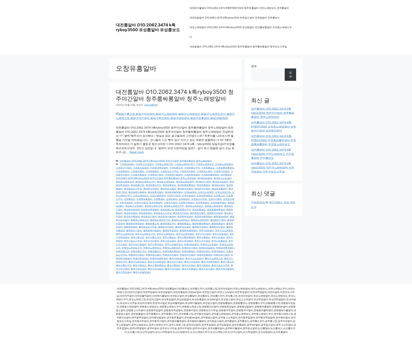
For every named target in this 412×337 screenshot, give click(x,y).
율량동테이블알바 (152, 230)
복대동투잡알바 (156, 192)
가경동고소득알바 (145, 164)
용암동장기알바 (149, 216)
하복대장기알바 (221, 254)
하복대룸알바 (188, 251)
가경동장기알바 (156, 174)
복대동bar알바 (204, 178)
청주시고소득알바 (224, 230)
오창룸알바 (159, 199)
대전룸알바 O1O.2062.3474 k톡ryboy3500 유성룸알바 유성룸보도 (148, 27)
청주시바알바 (218, 237)
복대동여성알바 (185, 188)
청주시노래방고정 (125, 234)
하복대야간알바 (136, 254)
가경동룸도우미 (192, 167)
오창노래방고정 (223, 192)
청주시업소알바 (168, 240)
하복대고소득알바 (209, 244)
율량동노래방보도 (181, 220)
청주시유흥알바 (219, 240)
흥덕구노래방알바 (157, 261)
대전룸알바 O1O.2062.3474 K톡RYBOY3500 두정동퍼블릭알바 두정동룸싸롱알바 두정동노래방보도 (273, 140)
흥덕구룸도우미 (124, 265)
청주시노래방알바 (185, 234)
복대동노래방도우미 (145, 181)
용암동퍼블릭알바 (203, 216)
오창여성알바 (126, 202)
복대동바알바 (218, 185)
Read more (137, 152)
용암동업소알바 (198, 213)
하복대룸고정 (122, 251)
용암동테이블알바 (167, 216)
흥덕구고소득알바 (194, 258)
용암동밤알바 (145, 213)
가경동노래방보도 (205, 164)
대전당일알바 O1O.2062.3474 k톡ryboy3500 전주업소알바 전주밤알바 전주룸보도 (235, 17)
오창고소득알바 (206, 192)
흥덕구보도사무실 (220, 265)
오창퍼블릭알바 (218, 202)
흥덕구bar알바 (176, 258)
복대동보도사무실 (133, 188)
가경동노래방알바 (224, 164)
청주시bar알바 (206, 230)
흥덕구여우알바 (173, 268)
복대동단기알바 (203, 181)
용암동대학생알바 (150, 209)
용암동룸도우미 (183, 209)
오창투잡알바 (202, 202)
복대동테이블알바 (137, 192)
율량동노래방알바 (200, 220)
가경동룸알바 (122, 171)
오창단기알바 (174, 195)
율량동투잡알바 (170, 230)
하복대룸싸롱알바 (172, 251)
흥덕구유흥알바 (190, 268)
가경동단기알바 (124, 167)
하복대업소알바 (153, 254)
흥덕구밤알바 (203, 265)
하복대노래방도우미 (132, 247)
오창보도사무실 (199, 199)
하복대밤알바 (218, 251)
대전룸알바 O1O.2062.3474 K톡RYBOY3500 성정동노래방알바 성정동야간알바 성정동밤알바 (273, 126)
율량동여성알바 (200, 226)
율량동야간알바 (166, 226)
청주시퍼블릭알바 (174, 244)
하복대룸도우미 (138, 251)
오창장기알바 (170, 202)
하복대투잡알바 (141, 258)
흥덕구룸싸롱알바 (157, 265)
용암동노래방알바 (214, 206)
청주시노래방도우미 (145, 234)
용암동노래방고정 (154, 206)
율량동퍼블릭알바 (189, 230)
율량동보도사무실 (148, 226)
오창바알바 (171, 199)
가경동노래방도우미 (184, 164)
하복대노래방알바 (172, 247)
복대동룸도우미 (153, 185)
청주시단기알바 (203, 234)
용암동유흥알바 (132, 216)
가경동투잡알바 (192, 174)
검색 (254, 66)
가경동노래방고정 (164, 164)
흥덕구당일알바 (192, 261)
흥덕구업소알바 (138, 268)
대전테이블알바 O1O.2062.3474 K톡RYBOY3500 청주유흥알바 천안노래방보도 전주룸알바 (239, 7)
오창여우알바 (141, 202)
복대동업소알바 (168, 188)
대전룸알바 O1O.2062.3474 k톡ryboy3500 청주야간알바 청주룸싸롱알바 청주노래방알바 (175, 95)
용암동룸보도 (199, 209)
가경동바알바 (137, 171)
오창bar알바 (190, 192)
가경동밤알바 (152, 171)
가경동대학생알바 (159, 167)
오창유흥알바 (156, 202)
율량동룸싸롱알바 (201, 223)
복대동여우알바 (202, 188)
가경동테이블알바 (174, 174)
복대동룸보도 (169, 185)
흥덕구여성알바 (156, 268)
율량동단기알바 (218, 220)
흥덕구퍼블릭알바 (142, 272)
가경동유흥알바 (138, 174)
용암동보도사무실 (163, 213)
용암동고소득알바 (134, 206)
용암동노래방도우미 (174, 206)
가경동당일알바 (141, 167)
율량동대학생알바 (135, 223)
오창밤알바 (184, 199)
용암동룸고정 (167, 209)
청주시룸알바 (203, 237)
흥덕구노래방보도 (137, 261)
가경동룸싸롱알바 (225, 167)
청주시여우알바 (202, 240)
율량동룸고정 (152, 223)
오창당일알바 (188, 195)
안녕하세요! (258, 202)
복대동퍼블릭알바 (174, 192)
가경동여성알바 (221, 171)
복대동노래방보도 (166, 181)
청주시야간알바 (151, 240)
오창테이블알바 (186, 202)
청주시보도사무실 (133, 240)
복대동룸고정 (137, 185)
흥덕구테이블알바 (225, 268)
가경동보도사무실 (169, 171)
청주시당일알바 (220, 234)
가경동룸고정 (176, 167)
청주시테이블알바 (137, 244)
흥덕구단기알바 (175, 261)
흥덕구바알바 (188, 265)
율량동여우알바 (217, 226)
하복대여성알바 (170, 254)
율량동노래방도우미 (160, 220)
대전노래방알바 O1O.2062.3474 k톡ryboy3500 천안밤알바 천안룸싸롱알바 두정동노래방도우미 (241, 32)
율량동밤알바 (130, 226)
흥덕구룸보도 (139, 265)
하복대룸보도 (154, 251)
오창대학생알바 (204, 195)
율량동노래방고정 (140, 220)
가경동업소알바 (204, 171)
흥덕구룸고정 (227, 261)
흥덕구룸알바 (174, 265)
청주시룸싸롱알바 (186, 237)
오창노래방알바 (158, 195)
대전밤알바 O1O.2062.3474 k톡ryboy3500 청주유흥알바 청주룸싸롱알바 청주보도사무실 (238, 46)
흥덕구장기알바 (207, 268)
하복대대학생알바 (225, 247)
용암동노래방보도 (194, 206)
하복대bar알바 (191, 244)
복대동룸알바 (203, 185)
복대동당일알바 (220, 181)
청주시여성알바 (185, 240)
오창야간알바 (215, 199)
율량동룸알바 (218, 223)
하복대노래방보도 (152, 247)
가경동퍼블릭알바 (210, 174)
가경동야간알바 (187, 171)
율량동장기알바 (134, 230)
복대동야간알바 (151, 188)
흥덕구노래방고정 (214, 258)
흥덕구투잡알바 (124, 272)
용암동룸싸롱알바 (216, 209)
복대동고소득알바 (223, 178)
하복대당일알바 (207, 247)
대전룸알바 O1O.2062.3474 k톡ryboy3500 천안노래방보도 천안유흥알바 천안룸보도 (272, 154)
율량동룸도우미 (168, 223)
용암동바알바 (130, 213)
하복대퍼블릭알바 (159, 258)
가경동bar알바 (127, 164)
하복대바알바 (203, 251)
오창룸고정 (219, 195)
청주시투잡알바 (156, 244)
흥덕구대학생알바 (210, 261)
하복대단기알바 (190, 247)
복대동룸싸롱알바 (186, 185)
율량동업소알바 (183, 226)
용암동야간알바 (181, 213)
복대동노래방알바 (185, 181)
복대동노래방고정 (125, 181)
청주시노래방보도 (166, 234)
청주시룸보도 (169, 237)
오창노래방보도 (141, 195)
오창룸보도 (129, 199)
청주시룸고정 (137, 237)
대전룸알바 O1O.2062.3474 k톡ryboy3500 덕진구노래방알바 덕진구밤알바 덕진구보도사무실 (272, 167)
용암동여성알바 (215, 213)
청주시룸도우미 (153, 237)
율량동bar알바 (221, 216)
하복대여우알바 (187, 254)
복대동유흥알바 (219, 188)
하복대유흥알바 (204, 254)
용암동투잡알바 (185, 216)
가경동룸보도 (208, 167)
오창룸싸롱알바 (144, 199)
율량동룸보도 (184, 223)
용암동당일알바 (132, 209)
